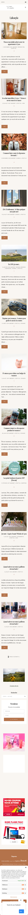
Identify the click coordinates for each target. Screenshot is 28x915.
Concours (16, 864)
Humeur (18, 158)
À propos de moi (14, 686)
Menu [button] (3, 2)
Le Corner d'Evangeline (10, 7)
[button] (26, 867)
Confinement (20, 864)
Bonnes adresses (10, 864)
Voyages (22, 323)
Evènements (20, 536)
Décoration (21, 47)
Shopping (24, 483)
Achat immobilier (5, 861)
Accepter (14, 901)
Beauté (24, 860)
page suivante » (15, 657)
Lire (4, 71)
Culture (23, 864)
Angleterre (17, 861)
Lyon (23, 103)
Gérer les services (13, 897)
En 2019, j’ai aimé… (14, 264)
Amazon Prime (12, 861)
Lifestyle (13, 48)
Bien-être (4, 864)
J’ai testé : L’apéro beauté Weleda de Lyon (14, 534)
